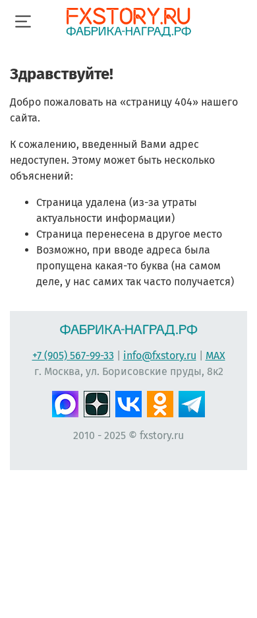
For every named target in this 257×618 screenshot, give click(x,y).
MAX (215, 355)
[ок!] (160, 402)
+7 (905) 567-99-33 (73, 355)
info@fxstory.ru (159, 355)
